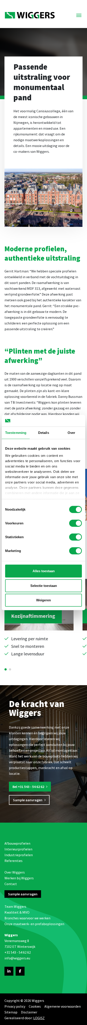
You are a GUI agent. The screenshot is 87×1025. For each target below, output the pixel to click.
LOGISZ (39, 1018)
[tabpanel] (39, 618)
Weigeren (43, 600)
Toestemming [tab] (15, 433)
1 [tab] (5, 669)
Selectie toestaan (43, 585)
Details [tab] (43, 433)
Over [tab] (71, 433)
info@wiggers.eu (17, 958)
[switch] (75, 523)
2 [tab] (10, 669)
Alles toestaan (44, 571)
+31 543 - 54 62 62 (17, 952)
